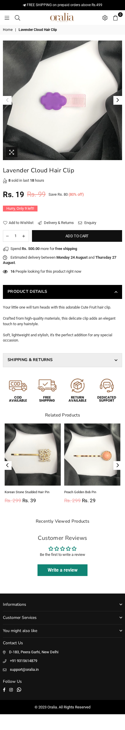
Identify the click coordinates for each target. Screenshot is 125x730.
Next (117, 100)
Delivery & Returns (58, 222)
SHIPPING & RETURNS (30, 360)
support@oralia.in (24, 669)
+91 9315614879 (23, 661)
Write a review (63, 570)
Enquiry (89, 222)
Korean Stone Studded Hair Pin (27, 492)
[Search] (17, 17)
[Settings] (105, 17)
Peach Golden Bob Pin (80, 492)
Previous (7, 100)
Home (7, 30)
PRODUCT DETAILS (27, 291)
